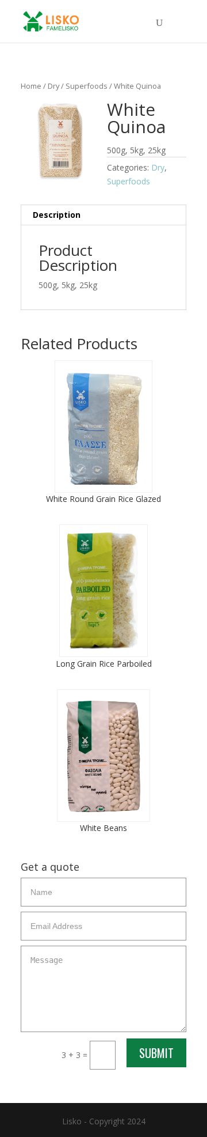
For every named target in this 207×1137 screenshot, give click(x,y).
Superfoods (87, 86)
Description (56, 214)
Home (31, 86)
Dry (53, 86)
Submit (156, 1053)
